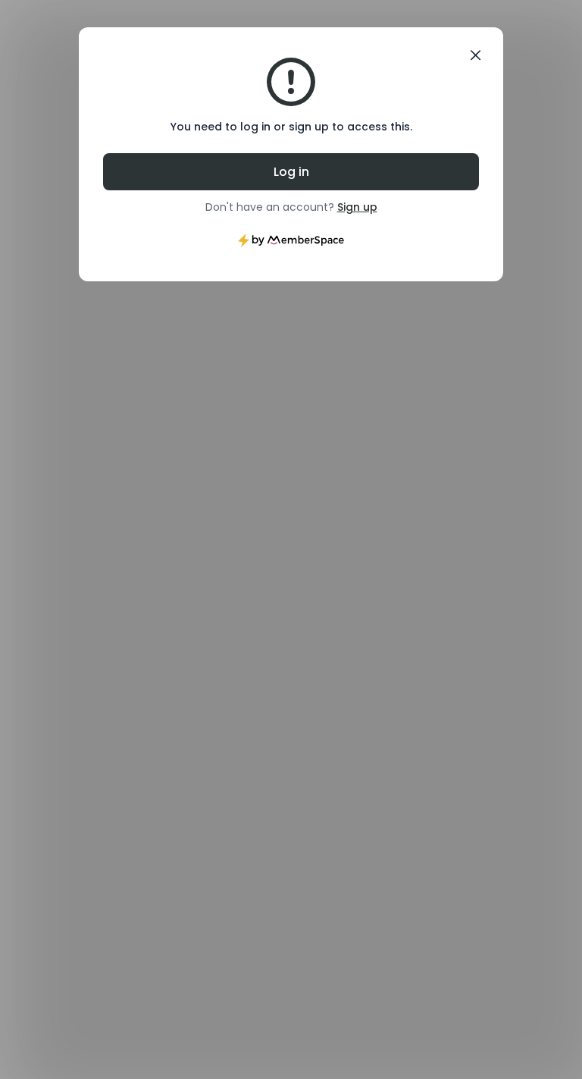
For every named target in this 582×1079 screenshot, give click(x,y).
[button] (475, 55)
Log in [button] (291, 171)
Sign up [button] (357, 207)
